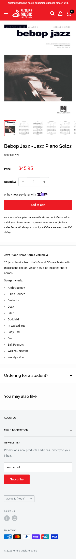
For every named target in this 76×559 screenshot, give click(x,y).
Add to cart (38, 205)
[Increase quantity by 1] (44, 181)
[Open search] (52, 13)
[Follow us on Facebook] (7, 518)
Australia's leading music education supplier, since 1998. (38, 3)
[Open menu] (6, 13)
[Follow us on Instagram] (14, 518)
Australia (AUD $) (15, 498)
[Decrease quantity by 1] (23, 181)
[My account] (60, 13)
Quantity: (10, 181)
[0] (68, 13)
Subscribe (17, 479)
